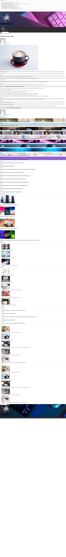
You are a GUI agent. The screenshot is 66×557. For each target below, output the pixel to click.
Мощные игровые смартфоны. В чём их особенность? (9, 204)
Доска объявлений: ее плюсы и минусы (7, 282)
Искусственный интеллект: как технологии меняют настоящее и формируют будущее (18, 151)
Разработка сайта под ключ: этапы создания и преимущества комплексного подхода (12, 8)
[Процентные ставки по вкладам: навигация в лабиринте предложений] (6, 296)
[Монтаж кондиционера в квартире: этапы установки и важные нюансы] (6, 331)
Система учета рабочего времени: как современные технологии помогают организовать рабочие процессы (15, 3)
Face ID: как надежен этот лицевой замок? (7, 216)
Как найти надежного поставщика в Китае (9, 125)
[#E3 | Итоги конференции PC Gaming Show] (6, 256)
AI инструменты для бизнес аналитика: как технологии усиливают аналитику (16, 142)
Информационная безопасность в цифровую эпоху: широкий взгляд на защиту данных (18, 146)
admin (6, 114)
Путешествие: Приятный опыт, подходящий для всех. (8, 228)
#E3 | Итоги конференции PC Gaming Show (8, 257)
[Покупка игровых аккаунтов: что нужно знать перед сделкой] (6, 264)
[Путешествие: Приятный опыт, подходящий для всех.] (7, 226)
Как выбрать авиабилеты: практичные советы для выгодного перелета (11, 7)
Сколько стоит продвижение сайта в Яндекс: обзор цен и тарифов (13, 159)
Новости (3, 28)
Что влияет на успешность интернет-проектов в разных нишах (10, 5)
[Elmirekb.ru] (6, 24)
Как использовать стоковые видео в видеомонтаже (8, 6)
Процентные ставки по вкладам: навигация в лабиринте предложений (11, 297)
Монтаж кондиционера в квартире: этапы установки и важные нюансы (11, 2)
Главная (3, 27)
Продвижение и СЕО (4, 29)
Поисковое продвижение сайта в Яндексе (7, 4)
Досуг (4, 30)
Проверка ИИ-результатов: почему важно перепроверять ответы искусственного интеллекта (19, 138)
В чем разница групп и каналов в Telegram (7, 274)
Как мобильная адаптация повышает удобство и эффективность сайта (14, 155)
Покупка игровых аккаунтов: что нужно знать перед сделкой (9, 265)
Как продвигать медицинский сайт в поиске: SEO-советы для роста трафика (12, 289)
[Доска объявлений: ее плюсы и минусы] (6, 281)
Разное (3, 33)
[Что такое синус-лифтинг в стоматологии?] (6, 249)
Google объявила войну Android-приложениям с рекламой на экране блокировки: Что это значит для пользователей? (19, 240)
